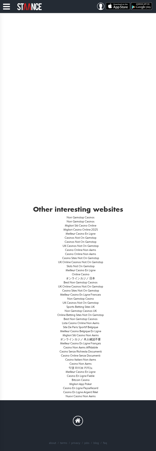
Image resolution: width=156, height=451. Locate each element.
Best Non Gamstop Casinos (81, 282)
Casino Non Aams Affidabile (80, 347)
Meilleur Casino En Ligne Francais (80, 294)
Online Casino (80, 274)
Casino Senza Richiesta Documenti (81, 351)
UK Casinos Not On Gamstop (81, 246)
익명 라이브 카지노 (81, 368)
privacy (75, 443)
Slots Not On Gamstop (81, 266)
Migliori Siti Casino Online (80, 225)
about (52, 443)
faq (105, 443)
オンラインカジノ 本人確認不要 (80, 339)
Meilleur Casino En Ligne (80, 233)
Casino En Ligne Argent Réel (80, 392)
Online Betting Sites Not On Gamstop (80, 315)
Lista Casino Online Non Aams (80, 323)
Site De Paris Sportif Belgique (80, 327)
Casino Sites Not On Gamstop (80, 258)
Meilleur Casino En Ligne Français (80, 343)
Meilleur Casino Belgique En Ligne (80, 331)
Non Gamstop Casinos (80, 217)
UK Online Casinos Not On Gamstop (80, 262)
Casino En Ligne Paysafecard (80, 388)
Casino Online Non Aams (80, 250)
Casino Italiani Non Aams (80, 359)
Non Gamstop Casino (80, 298)
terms (63, 443)
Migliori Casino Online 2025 (80, 229)
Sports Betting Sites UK (80, 307)
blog (96, 443)
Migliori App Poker (80, 384)
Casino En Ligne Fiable (80, 376)
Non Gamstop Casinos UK (81, 311)
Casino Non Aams (80, 363)
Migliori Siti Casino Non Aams (81, 335)
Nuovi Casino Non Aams (81, 396)
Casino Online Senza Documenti (80, 355)
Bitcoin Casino (81, 380)
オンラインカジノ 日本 (80, 278)
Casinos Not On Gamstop (80, 238)
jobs (86, 443)
